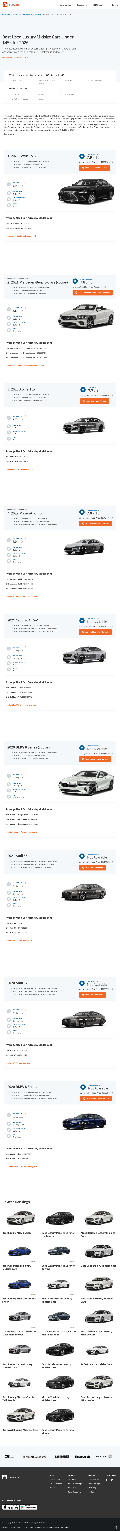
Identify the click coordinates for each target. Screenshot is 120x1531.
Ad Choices (65, 1527)
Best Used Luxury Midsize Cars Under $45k (57, 14)
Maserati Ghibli (96, 81)
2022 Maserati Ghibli (27, 513)
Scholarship (92, 1488)
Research (81, 5)
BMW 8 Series (70, 94)
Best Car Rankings (75, 1484)
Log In (114, 5)
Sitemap (5, 1527)
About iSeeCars (93, 1479)
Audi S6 (41, 94)
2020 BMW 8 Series (22, 1086)
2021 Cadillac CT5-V (22, 620)
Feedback (91, 1492)
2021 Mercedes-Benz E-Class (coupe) (39, 282)
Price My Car (72, 1488)
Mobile (52, 1488)
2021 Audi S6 (17, 855)
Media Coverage (94, 1484)
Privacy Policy (28, 1527)
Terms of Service (16, 1527)
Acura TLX (68, 81)
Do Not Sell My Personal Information (47, 1527)
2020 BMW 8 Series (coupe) (28, 747)
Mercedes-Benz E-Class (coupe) (47, 82)
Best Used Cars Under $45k (32, 14)
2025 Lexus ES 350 (25, 156)
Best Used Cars (16, 14)
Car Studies (72, 1479)
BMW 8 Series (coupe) (20, 99)
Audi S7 (41, 99)
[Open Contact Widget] (116, 1527)
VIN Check (97, 5)
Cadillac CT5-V (17, 94)
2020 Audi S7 (17, 983)
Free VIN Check (56, 1484)
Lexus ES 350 (17, 81)
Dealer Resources (74, 1492)
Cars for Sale (65, 5)
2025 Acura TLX (23, 389)
